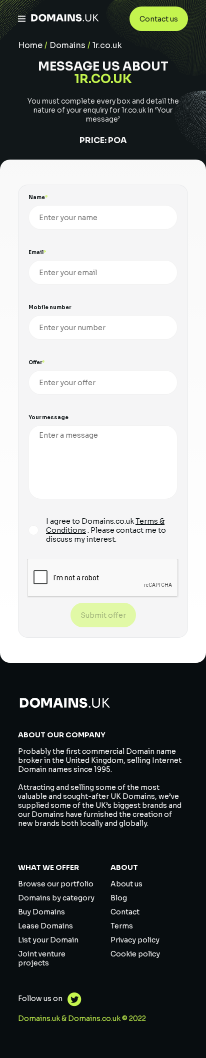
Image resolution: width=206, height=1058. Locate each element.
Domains (68, 45)
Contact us (159, 19)
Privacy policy (135, 939)
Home (30, 45)
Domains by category (56, 897)
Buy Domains (41, 911)
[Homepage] (65, 19)
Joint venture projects (42, 958)
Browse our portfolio (56, 883)
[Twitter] (72, 1000)
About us (126, 883)
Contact (125, 911)
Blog (118, 897)
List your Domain (48, 939)
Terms (121, 925)
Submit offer (103, 615)
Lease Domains (45, 925)
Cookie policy (135, 953)
